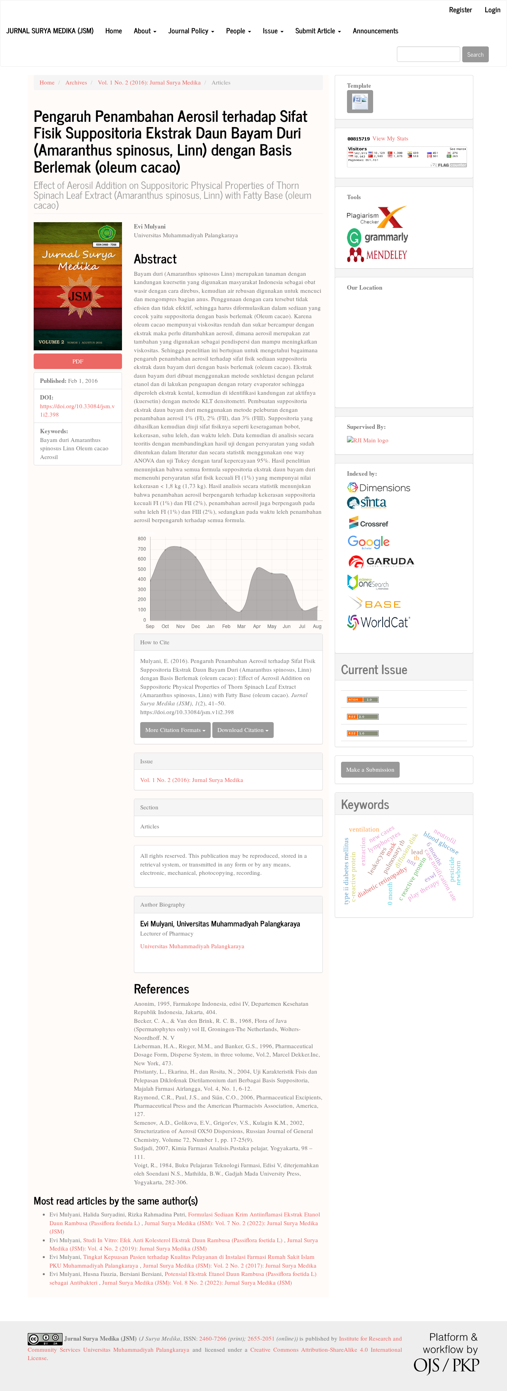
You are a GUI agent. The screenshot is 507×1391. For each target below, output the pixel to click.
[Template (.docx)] (360, 101)
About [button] (143, 30)
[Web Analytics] (359, 138)
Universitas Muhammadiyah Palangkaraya (192, 946)
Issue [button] (271, 30)
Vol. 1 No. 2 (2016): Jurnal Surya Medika (149, 82)
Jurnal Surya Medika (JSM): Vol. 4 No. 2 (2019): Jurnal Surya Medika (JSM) (184, 1244)
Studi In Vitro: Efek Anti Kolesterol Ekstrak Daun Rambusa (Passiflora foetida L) (183, 1240)
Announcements (375, 30)
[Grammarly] (377, 236)
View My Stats (390, 138)
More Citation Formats (173, 730)
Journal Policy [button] (189, 30)
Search (475, 54)
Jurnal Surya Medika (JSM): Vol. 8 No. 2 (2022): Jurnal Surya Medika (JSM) (197, 1282)
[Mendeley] (377, 253)
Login (493, 9)
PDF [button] (77, 361)
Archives (76, 82)
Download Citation (241, 730)
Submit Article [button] (316, 30)
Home (113, 30)
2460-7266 (213, 1338)
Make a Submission (370, 769)
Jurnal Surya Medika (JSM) (49, 30)
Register (460, 9)
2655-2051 (261, 1338)
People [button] (236, 30)
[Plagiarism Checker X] (377, 216)
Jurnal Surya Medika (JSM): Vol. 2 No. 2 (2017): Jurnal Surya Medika (229, 1265)
